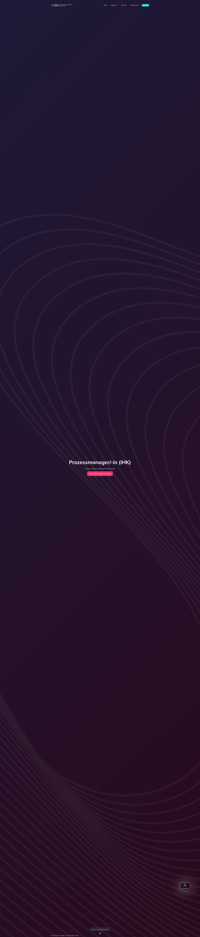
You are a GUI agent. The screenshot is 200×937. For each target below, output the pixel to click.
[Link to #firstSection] (100, 933)
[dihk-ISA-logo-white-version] (61, 4)
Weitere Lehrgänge (60, 935)
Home (52, 935)
